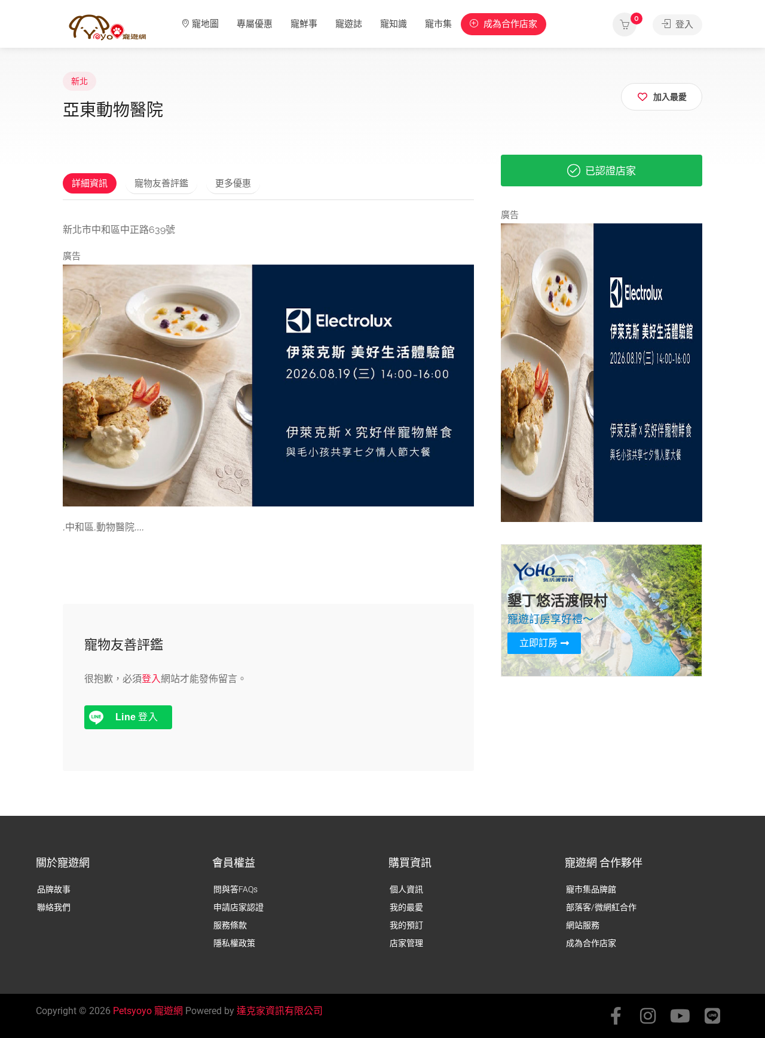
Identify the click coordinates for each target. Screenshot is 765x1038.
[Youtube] (680, 1016)
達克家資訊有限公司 (280, 1010)
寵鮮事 (303, 24)
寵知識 (393, 24)
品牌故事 (54, 889)
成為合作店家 (509, 24)
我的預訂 (406, 925)
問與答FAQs (235, 889)
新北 (79, 81)
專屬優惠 (255, 24)
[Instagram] (648, 1016)
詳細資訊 (90, 183)
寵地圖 (205, 24)
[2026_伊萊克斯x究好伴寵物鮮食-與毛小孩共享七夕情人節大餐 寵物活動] (268, 384)
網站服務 (582, 925)
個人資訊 (406, 889)
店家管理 (406, 943)
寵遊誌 (348, 24)
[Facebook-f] (615, 1016)
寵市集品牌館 (591, 889)
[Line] (712, 1016)
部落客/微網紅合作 (601, 907)
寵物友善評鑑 (161, 183)
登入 (683, 24)
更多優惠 (233, 183)
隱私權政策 (234, 943)
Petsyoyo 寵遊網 (148, 1010)
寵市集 (438, 24)
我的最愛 (406, 907)
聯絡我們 (54, 907)
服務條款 (230, 925)
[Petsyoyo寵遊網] (107, 26)
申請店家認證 (238, 907)
